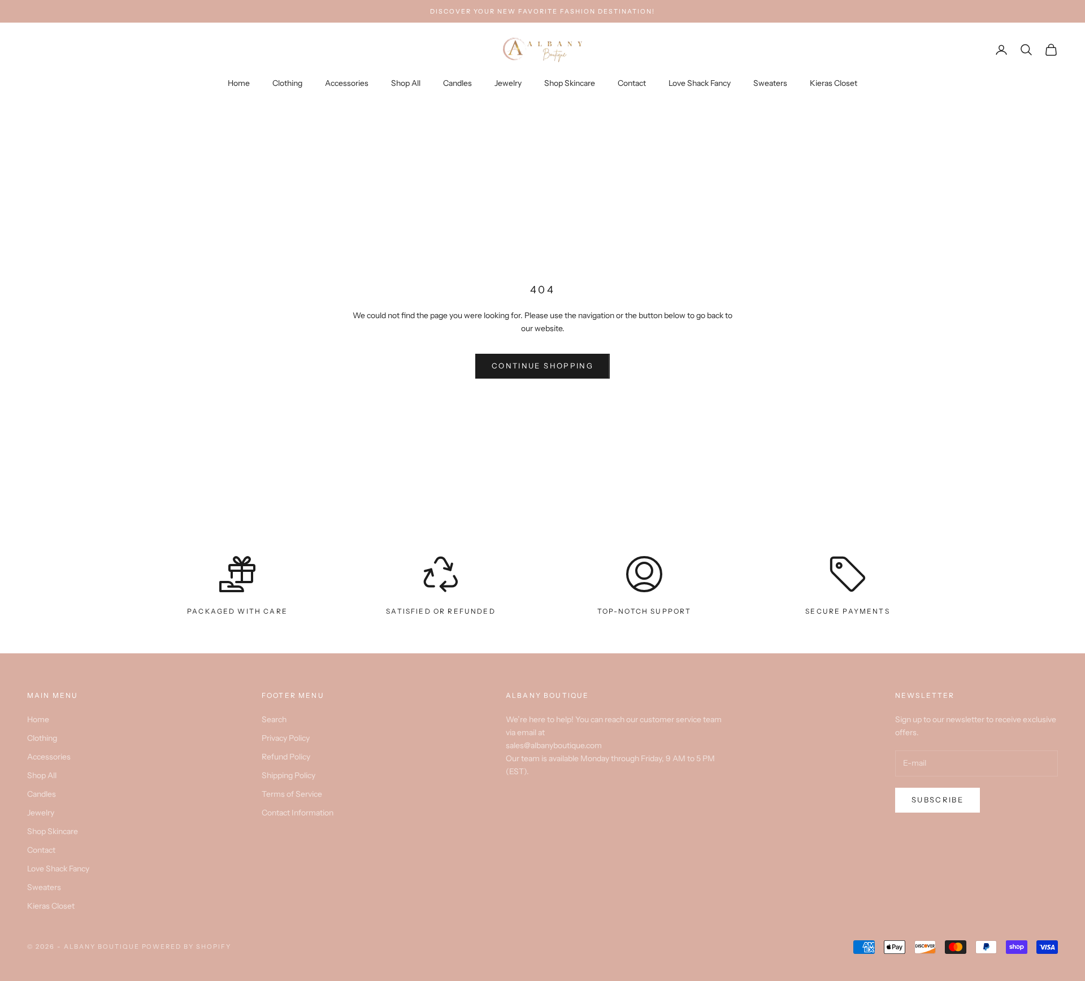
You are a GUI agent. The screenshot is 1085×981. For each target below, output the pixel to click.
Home (239, 83)
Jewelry (508, 83)
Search (274, 719)
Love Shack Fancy (700, 83)
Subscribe (938, 799)
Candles (457, 83)
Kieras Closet (833, 83)
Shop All (405, 83)
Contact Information (297, 813)
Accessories (346, 83)
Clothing (287, 83)
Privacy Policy (286, 738)
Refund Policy (286, 757)
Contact (632, 83)
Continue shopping (542, 365)
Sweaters (770, 83)
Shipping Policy (288, 775)
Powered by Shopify (187, 946)
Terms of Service (292, 794)
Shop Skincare (569, 83)
